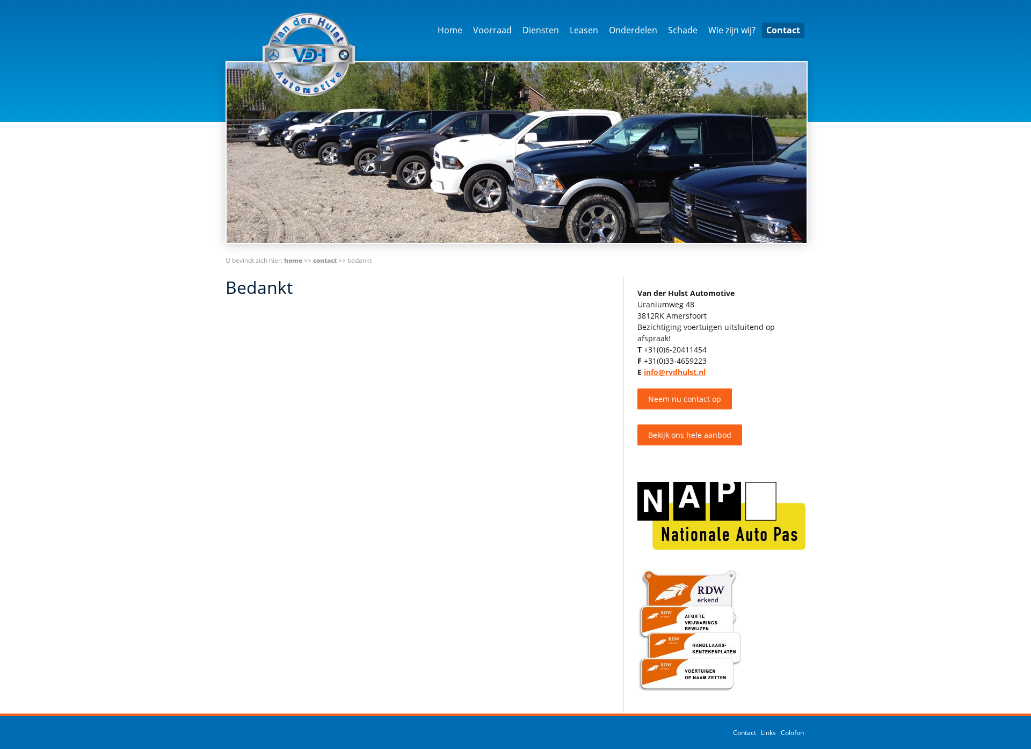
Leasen (584, 30)
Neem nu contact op (684, 399)
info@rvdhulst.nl (675, 372)
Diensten (540, 30)
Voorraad (492, 30)
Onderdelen (633, 30)
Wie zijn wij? (732, 30)
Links (768, 732)
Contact (783, 30)
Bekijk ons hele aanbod (689, 435)
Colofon (792, 732)
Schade (683, 30)
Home (450, 30)
